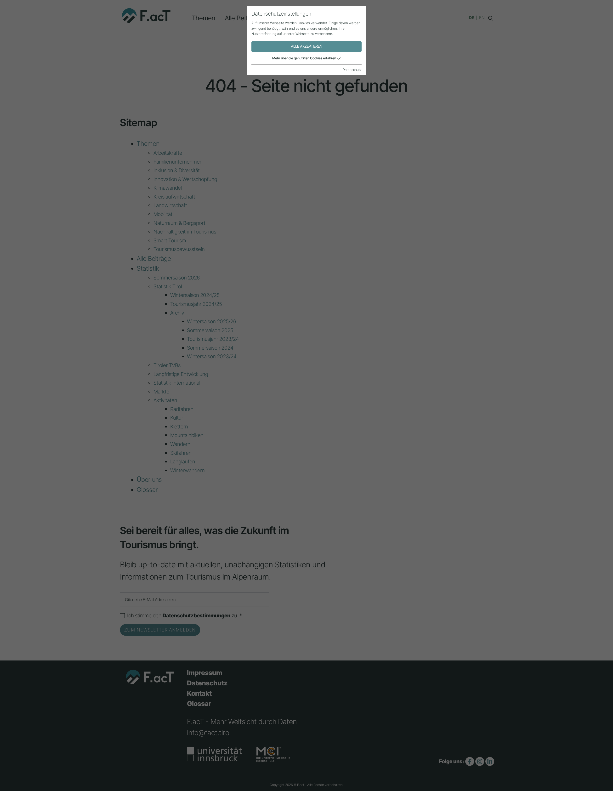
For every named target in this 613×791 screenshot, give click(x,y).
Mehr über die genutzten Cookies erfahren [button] (304, 58)
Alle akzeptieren (306, 46)
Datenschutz (352, 70)
